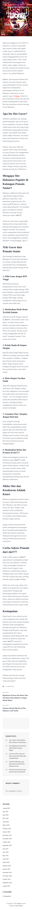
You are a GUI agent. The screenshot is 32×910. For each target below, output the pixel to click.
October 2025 (6, 842)
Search (24, 724)
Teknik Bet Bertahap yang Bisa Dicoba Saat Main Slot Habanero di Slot (17, 764)
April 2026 (6, 821)
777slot (16, 96)
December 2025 (7, 835)
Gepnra (6, 3)
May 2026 (5, 818)
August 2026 (6, 808)
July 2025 (5, 849)
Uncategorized (9, 686)
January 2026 (6, 832)
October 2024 (6, 879)
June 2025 (5, 852)
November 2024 (7, 876)
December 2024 (7, 872)
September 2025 (7, 845)
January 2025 (6, 869)
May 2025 (5, 855)
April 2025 (6, 859)
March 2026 (6, 825)
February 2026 (7, 828)
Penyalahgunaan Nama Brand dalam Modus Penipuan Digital (17, 748)
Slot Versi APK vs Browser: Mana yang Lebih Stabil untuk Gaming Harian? (17, 756)
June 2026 (5, 815)
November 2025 (7, 838)
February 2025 (7, 865)
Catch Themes (19, 905)
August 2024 (6, 886)
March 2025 (6, 862)
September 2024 (7, 882)
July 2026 (5, 811)
